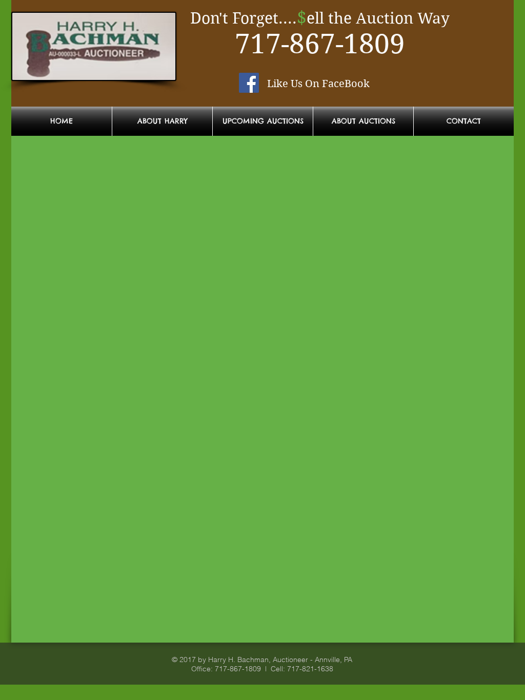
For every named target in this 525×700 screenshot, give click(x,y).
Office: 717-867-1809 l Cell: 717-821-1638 (262, 668)
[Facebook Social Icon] (249, 83)
